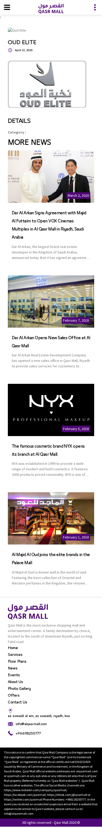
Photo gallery (19, 688)
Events (14, 675)
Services (15, 654)
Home (13, 648)
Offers (14, 695)
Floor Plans (17, 661)
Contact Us (17, 702)
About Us (15, 682)
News (13, 668)
